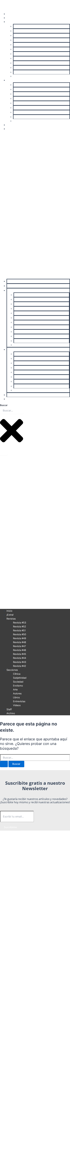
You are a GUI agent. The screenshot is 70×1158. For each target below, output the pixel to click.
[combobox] (11, 410)
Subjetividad (20, 89)
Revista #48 (20, 49)
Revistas (11, 21)
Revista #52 (20, 30)
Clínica (17, 84)
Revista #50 (20, 40)
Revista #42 (19, 76)
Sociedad (19, 94)
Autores (18, 107)
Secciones (12, 80)
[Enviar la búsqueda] (4, 764)
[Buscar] (4, 452)
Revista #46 (20, 58)
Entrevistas (20, 116)
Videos (17, 121)
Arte (16, 103)
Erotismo (18, 98)
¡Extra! (10, 17)
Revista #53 (20, 26)
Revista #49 (20, 44)
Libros (17, 112)
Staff (9, 124)
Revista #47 (20, 53)
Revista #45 (20, 63)
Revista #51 (20, 35)
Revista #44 (20, 67)
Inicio (9, 13)
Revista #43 (20, 72)
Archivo (11, 128)
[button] (35, 204)
